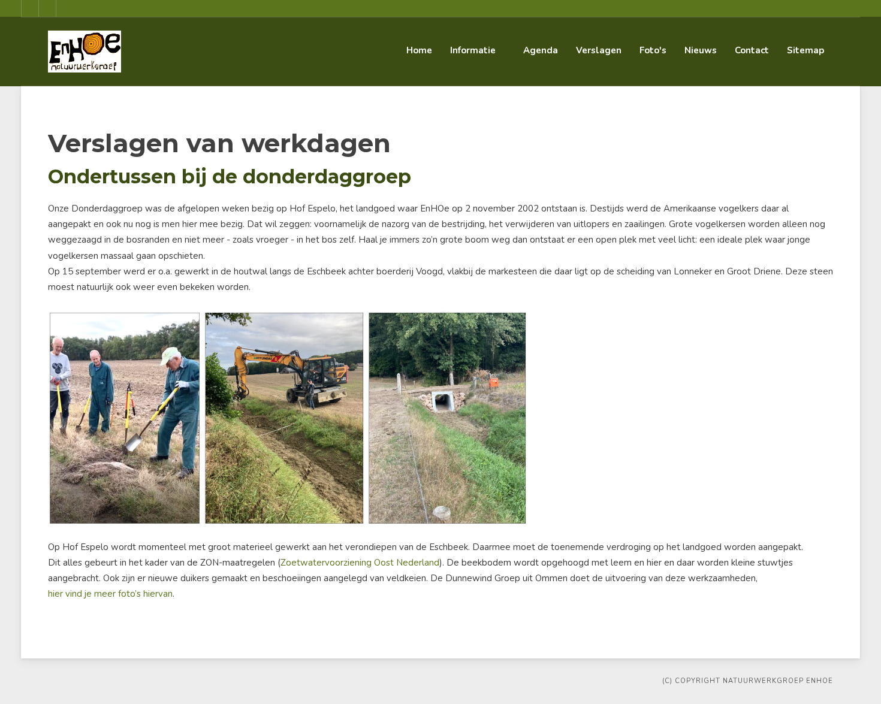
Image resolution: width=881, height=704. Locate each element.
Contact (752, 50)
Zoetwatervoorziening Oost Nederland (359, 563)
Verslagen (598, 50)
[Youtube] (47, 8)
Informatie (473, 50)
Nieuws (700, 50)
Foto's (652, 50)
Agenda (540, 50)
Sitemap (805, 50)
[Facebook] (30, 8)
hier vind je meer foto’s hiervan (110, 594)
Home (419, 50)
